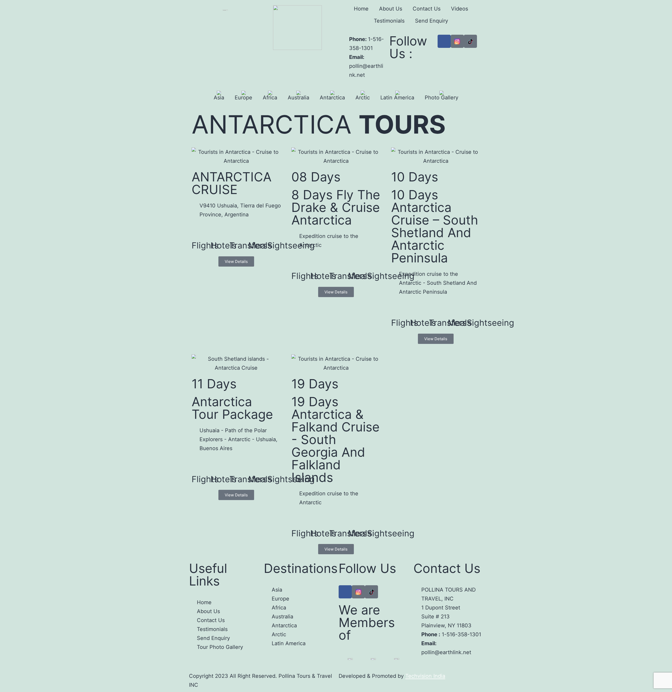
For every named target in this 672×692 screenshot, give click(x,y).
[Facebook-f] (345, 591)
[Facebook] (444, 41)
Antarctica (332, 97)
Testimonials (389, 21)
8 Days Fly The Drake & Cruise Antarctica (335, 207)
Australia (298, 97)
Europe (243, 97)
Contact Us (426, 9)
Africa (270, 97)
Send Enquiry (431, 21)
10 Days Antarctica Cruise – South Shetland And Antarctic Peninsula (434, 226)
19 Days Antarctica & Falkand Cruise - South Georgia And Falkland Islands (335, 439)
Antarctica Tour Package (232, 408)
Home (361, 9)
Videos (459, 9)
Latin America (397, 97)
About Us (390, 9)
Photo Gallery (441, 97)
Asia (219, 97)
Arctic (362, 97)
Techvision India (425, 676)
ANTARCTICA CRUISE (231, 183)
